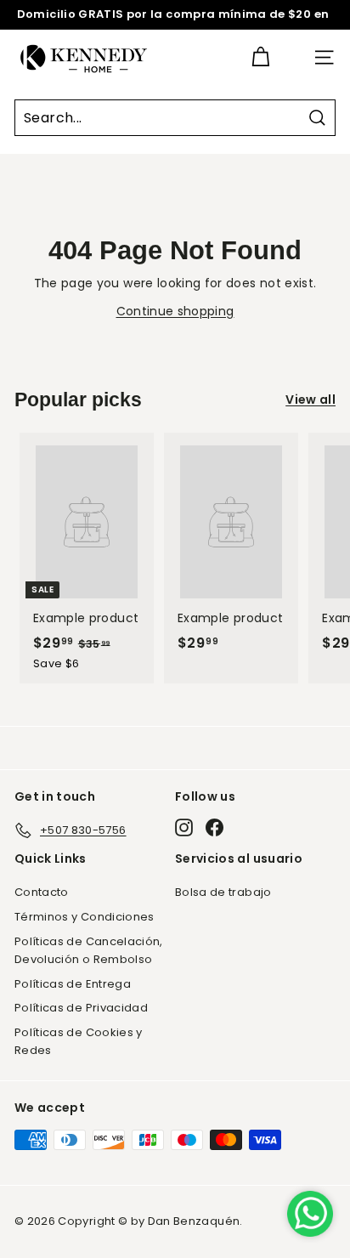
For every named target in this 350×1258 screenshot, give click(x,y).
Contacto (41, 892)
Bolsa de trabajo (223, 892)
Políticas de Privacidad (81, 1008)
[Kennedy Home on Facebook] (214, 827)
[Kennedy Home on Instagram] (184, 827)
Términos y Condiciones (84, 917)
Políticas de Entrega (72, 984)
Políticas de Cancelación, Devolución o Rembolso (88, 950)
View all (310, 399)
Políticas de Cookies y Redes (78, 1041)
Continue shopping (175, 311)
